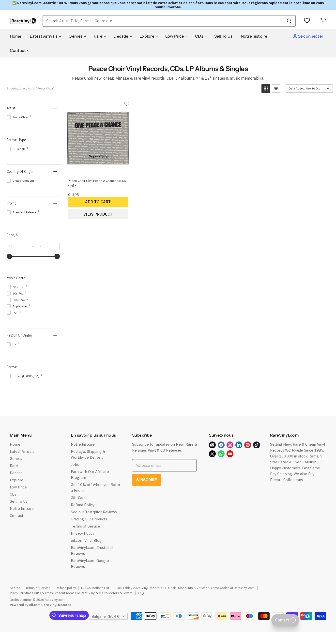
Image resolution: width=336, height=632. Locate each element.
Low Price (175, 36)
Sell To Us (223, 36)
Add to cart (98, 201)
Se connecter (310, 36)
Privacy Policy (82, 533)
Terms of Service (85, 526)
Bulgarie (106, 616)
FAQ (141, 593)
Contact (18, 50)
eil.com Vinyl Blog (86, 540)
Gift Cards (79, 497)
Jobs (75, 464)
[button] (265, 88)
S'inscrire (146, 479)
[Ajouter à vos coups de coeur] (126, 103)
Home (15, 36)
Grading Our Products (89, 519)
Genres (76, 36)
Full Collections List (95, 588)
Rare (98, 36)
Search (15, 588)
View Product (97, 214)
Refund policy (66, 588)
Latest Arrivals (44, 36)
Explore (147, 36)
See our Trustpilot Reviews (94, 512)
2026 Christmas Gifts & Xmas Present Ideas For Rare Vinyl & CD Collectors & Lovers (71, 593)
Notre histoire (254, 36)
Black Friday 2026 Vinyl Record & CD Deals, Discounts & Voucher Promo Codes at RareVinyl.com (185, 588)
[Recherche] (289, 21)
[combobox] (163, 21)
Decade (121, 36)
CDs (199, 36)
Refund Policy (82, 504)
